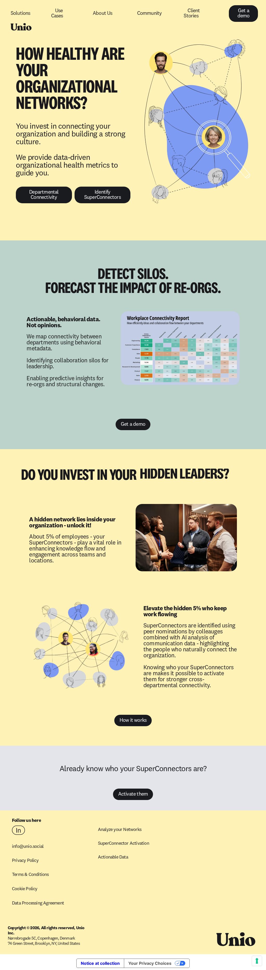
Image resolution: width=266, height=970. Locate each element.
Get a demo (243, 13)
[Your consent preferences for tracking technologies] (257, 961)
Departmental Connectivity (43, 195)
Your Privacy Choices (149, 963)
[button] (29, 13)
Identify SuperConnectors (102, 195)
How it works (133, 720)
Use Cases (57, 13)
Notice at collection (100, 963)
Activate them (133, 794)
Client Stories (192, 13)
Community (149, 13)
